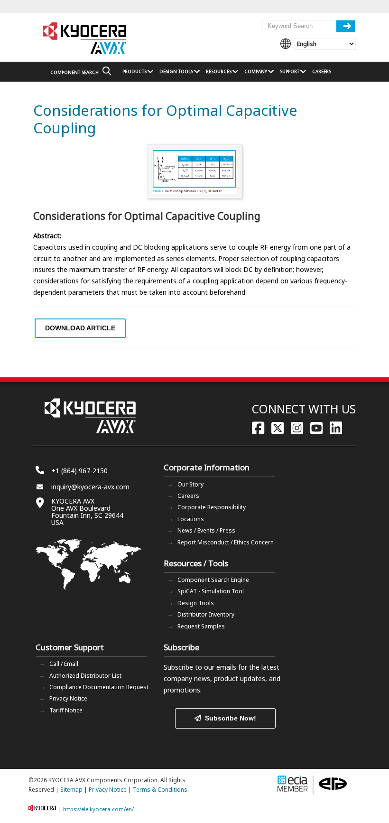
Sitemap (71, 790)
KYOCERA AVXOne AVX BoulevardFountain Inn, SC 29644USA (87, 511)
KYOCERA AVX (85, 38)
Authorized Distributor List (85, 676)
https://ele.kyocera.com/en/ (98, 809)
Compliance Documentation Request (98, 687)
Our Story (190, 484)
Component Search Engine (213, 580)
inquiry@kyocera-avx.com (90, 486)
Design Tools (195, 603)
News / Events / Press (206, 530)
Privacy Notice (68, 698)
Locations (190, 519)
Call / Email (63, 664)
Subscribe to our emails (200, 667)
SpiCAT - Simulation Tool (210, 591)
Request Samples (201, 626)
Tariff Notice (66, 710)
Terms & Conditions (160, 790)
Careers (188, 496)
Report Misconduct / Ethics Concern (225, 542)
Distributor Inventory (205, 614)
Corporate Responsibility (211, 507)
